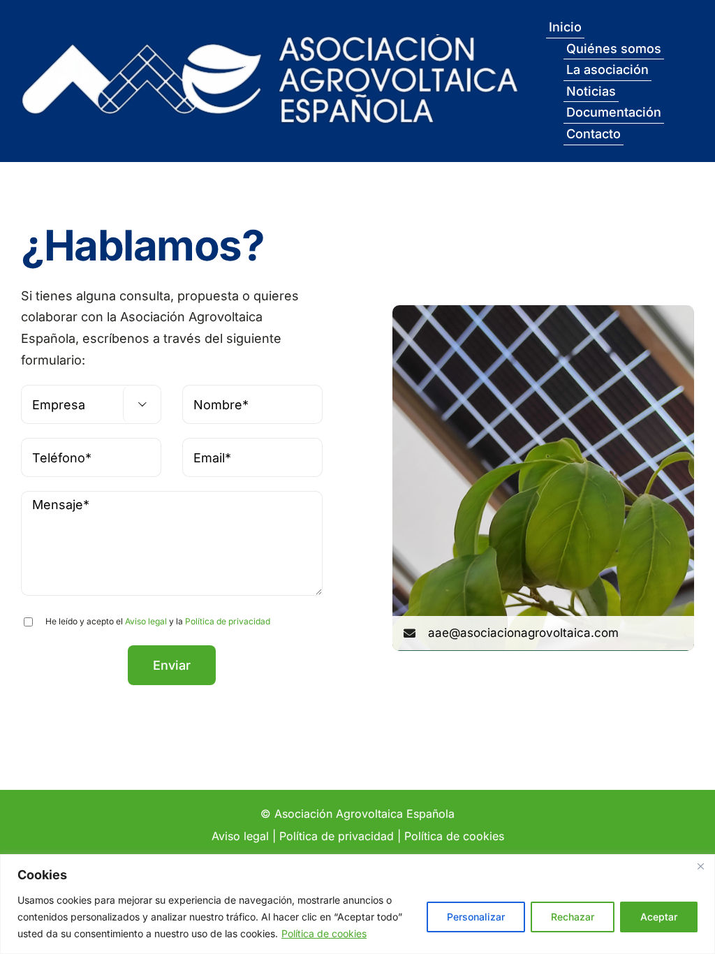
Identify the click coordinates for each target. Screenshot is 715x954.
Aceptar (658, 917)
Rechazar (572, 917)
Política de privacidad (227, 621)
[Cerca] (700, 866)
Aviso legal (146, 621)
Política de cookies (324, 933)
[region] (357, 904)
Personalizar (476, 917)
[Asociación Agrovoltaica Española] (270, 31)
